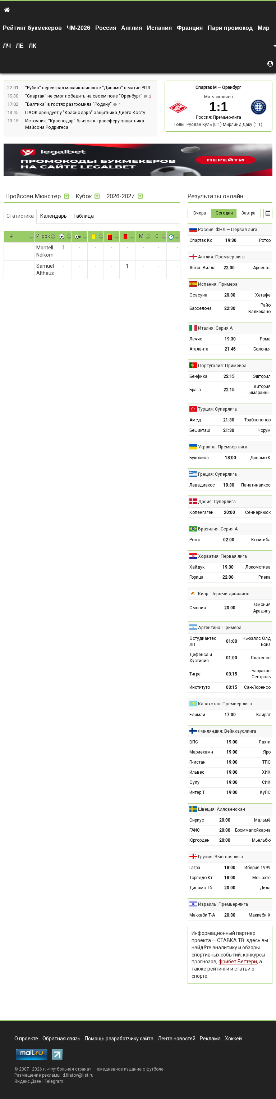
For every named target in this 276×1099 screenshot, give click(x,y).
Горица (196, 577)
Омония (197, 607)
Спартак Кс (200, 240)
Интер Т (197, 792)
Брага (195, 389)
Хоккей (233, 1038)
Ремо (194, 539)
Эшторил (262, 376)
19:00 (232, 742)
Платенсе (261, 657)
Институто (199, 687)
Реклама (210, 1038)
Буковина (199, 457)
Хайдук (196, 567)
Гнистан (197, 762)
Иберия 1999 (257, 867)
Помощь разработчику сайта (119, 1038)
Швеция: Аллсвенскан (221, 809)
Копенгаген (201, 512)
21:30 (228, 419)
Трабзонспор (257, 419)
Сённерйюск (258, 512)
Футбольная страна (69, 1069)
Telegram (54, 1081)
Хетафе (263, 295)
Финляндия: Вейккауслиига (227, 731)
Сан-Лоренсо (257, 687)
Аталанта (198, 349)
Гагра (194, 867)
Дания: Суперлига (217, 501)
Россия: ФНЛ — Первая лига (227, 229)
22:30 (229, 308)
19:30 (230, 240)
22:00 (229, 267)
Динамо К (260, 457)
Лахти (265, 742)
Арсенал (262, 267)
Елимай (197, 714)
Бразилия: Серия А (218, 529)
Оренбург (231, 87)
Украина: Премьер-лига (222, 446)
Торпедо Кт (200, 877)
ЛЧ (7, 46)
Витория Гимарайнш (259, 389)
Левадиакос (202, 485)
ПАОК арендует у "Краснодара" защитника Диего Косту (85, 112)
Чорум (264, 430)
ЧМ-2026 (78, 28)
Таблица (83, 216)
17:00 (230, 714)
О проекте (26, 1038)
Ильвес (196, 772)
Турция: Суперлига (217, 409)
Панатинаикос (256, 485)
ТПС (266, 762)
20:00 (229, 512)
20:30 (229, 295)
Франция (190, 28)
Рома (265, 339)
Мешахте (261, 877)
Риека (264, 577)
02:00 (228, 539)
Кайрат (263, 714)
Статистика (20, 216)
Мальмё (262, 820)
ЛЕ (20, 46)
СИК (266, 782)
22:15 (229, 376)
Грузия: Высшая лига (220, 856)
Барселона (200, 308)
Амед (195, 419)
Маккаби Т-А (202, 915)
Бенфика (198, 376)
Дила (265, 887)
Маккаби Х (260, 915)
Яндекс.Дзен (27, 1081)
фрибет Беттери (237, 961)
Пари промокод (230, 28)
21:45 (230, 349)
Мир (264, 28)
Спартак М (206, 87)
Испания (159, 28)
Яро (267, 752)
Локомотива (258, 567)
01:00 (231, 641)
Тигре (195, 674)
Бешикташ (199, 430)
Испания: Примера (218, 284)
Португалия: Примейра (222, 365)
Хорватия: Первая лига (222, 556)
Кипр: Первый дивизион (223, 593)
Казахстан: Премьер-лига (225, 703)
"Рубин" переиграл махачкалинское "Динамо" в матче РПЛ (87, 87)
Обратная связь (61, 1038)
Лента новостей (177, 1038)
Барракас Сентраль (261, 673)
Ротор (265, 240)
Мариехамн (201, 752)
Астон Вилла (202, 267)
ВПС (193, 742)
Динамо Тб (200, 887)
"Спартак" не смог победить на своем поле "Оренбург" (84, 96)
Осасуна (198, 295)
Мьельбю (261, 840)
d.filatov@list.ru (78, 1075)
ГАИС (194, 830)
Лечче (195, 339)
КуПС (265, 792)
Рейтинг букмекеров (32, 28)
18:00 (230, 457)
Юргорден (199, 840)
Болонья (262, 349)
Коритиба (261, 539)
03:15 (231, 674)
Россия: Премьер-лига (218, 117)
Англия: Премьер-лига (221, 256)
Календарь (53, 216)
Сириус (196, 820)
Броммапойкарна (253, 830)
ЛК (32, 46)
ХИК (266, 772)
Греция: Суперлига (217, 474)
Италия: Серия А (215, 328)
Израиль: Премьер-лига (223, 904)
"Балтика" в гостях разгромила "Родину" (69, 104)
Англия (131, 28)
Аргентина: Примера (220, 627)
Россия (105, 28)
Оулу (194, 782)
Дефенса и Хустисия (200, 657)
